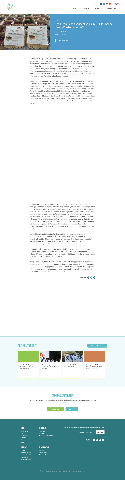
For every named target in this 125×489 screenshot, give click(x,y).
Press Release (25, 457)
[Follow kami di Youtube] (110, 4)
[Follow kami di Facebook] (101, 4)
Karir (22, 440)
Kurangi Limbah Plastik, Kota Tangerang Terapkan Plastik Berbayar (94, 366)
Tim (22, 433)
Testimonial (24, 437)
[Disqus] (62, 306)
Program (86, 8)
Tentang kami (25, 431)
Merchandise (43, 455)
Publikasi (98, 8)
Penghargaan (25, 435)
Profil (75, 8)
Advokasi (42, 431)
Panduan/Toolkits (26, 455)
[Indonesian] (118, 4)
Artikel (23, 450)
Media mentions (26, 452)
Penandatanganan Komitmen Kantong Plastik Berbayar (50, 366)
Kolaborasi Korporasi (46, 435)
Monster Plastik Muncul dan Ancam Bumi (71, 365)
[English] (116, 4)
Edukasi (41, 433)
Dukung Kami (111, 8)
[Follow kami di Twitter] (104, 4)
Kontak (23, 442)
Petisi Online (43, 452)
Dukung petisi (55, 409)
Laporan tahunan (26, 459)
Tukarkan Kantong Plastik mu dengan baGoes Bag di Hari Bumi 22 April (27, 366)
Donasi (71, 409)
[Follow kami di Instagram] (107, 4)
